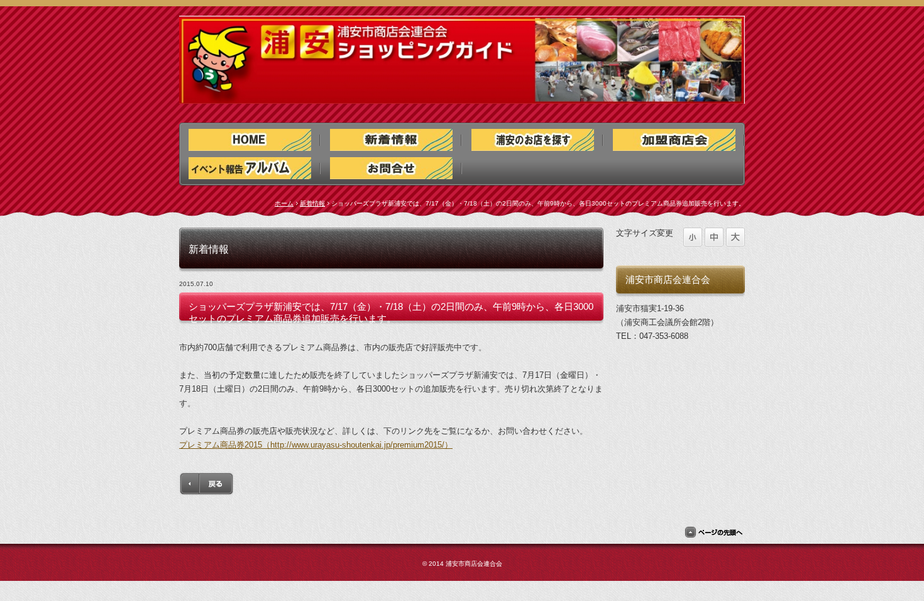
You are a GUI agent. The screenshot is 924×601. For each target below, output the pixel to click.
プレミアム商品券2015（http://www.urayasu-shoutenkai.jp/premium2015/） (316, 444)
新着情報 (312, 203)
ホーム (284, 203)
